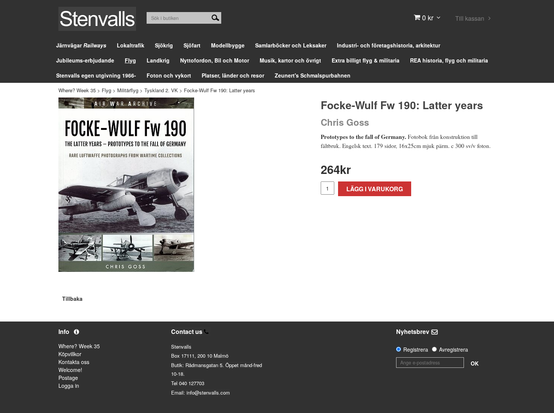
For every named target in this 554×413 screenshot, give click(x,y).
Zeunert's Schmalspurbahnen (312, 75)
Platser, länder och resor (233, 75)
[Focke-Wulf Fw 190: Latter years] (126, 185)
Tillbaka (72, 298)
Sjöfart (192, 45)
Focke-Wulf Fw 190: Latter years (219, 90)
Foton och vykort (169, 75)
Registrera (415, 349)
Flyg (130, 60)
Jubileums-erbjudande (85, 60)
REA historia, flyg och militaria (449, 60)
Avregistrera (453, 349)
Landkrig (158, 60)
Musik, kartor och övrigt (290, 60)
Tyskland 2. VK (161, 90)
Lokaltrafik (130, 45)
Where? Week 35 (77, 90)
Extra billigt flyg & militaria (365, 60)
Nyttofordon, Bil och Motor (214, 60)
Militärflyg (127, 90)
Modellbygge (228, 45)
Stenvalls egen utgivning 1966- (96, 75)
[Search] (215, 17)
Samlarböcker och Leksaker (290, 45)
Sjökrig (164, 45)
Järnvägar (81, 45)
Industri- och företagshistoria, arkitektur (388, 45)
